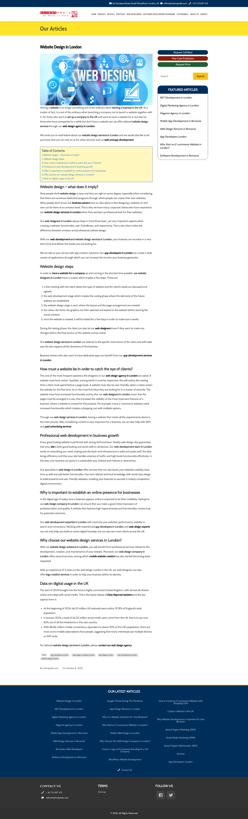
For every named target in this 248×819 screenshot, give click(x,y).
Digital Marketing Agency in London (179, 105)
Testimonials (182, 14)
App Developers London (173, 136)
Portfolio (120, 14)
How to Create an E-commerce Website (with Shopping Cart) (180, 702)
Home (93, 14)
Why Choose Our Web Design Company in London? (124, 741)
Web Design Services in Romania (178, 128)
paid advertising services (58, 426)
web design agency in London (78, 126)
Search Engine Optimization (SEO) (180, 745)
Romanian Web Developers (69, 749)
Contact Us (126, 770)
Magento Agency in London (175, 113)
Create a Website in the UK (180, 711)
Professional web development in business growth (68, 166)
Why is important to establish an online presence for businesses (75, 170)
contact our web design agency (115, 645)
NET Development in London (176, 97)
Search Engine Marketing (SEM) (180, 729)
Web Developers (134, 14)
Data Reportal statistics (119, 594)
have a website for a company (68, 273)
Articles (111, 14)
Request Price (183, 64)
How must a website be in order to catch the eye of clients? (72, 162)
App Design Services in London (125, 709)
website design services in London (62, 212)
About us (194, 14)
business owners (80, 202)
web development (60, 239)
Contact (204, 14)
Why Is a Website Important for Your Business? (124, 717)
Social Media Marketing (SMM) (180, 737)
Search (200, 76)
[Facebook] (160, 795)
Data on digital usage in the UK (58, 178)
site (52, 446)
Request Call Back (182, 52)
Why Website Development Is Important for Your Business (180, 720)
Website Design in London (69, 701)
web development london (127, 655)
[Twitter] (171, 795)
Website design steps (54, 158)
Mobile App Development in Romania (180, 121)
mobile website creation (102, 556)
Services (101, 14)
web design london (106, 655)
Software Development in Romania (159, 14)
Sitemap (102, 792)
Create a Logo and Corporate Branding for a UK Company (125, 750)
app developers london (59, 655)
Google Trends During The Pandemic (125, 701)
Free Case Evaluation (183, 58)
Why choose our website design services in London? (69, 174)
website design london (49, 658)
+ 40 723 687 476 (199, 3)
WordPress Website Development (124, 759)
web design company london (83, 655)
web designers (102, 328)
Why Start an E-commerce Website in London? (180, 146)
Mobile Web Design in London (125, 733)
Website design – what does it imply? (61, 154)
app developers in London (118, 253)
